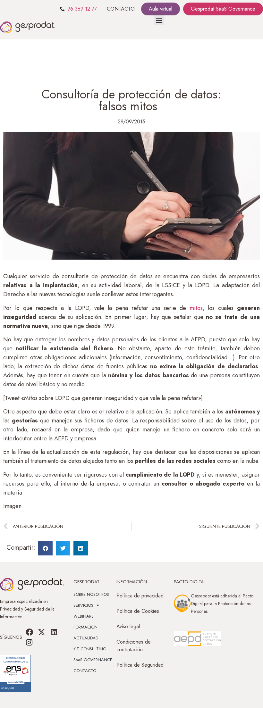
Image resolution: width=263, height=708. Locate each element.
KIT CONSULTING (89, 649)
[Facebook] (29, 632)
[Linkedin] (54, 632)
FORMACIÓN (85, 627)
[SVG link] (197, 638)
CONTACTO (121, 8)
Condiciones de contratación (133, 645)
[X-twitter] (42, 632)
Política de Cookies (137, 611)
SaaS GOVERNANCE (92, 660)
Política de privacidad (140, 595)
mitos (196, 308)
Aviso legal (128, 626)
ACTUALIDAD (85, 638)
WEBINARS (83, 616)
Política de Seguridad (140, 665)
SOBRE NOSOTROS (91, 594)
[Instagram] (29, 642)
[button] (159, 20)
